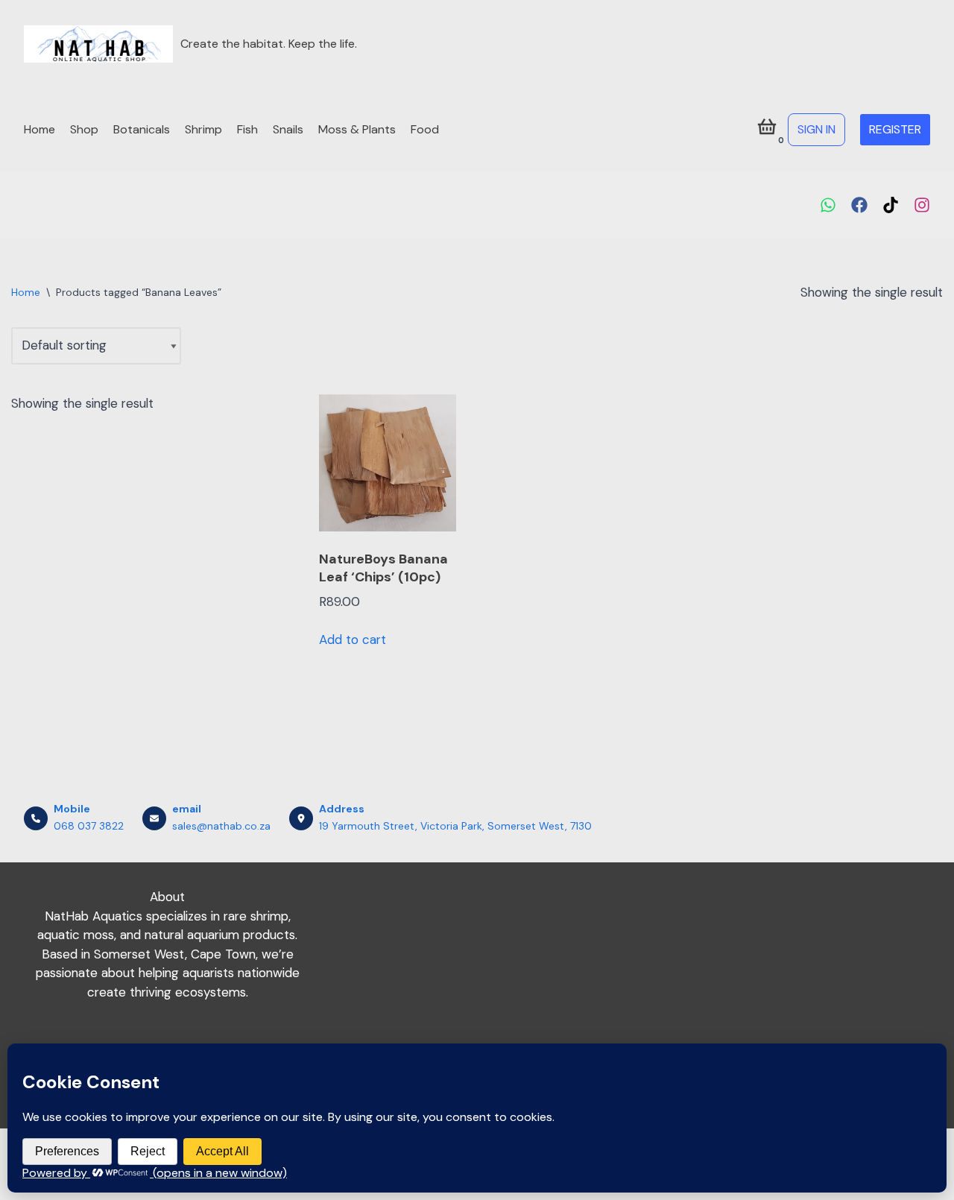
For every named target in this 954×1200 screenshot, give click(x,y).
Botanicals (141, 129)
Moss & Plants (357, 129)
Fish (247, 129)
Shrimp (203, 129)
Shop (84, 129)
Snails (288, 129)
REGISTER (895, 129)
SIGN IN (816, 129)
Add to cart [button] (352, 639)
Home (39, 129)
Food (425, 129)
